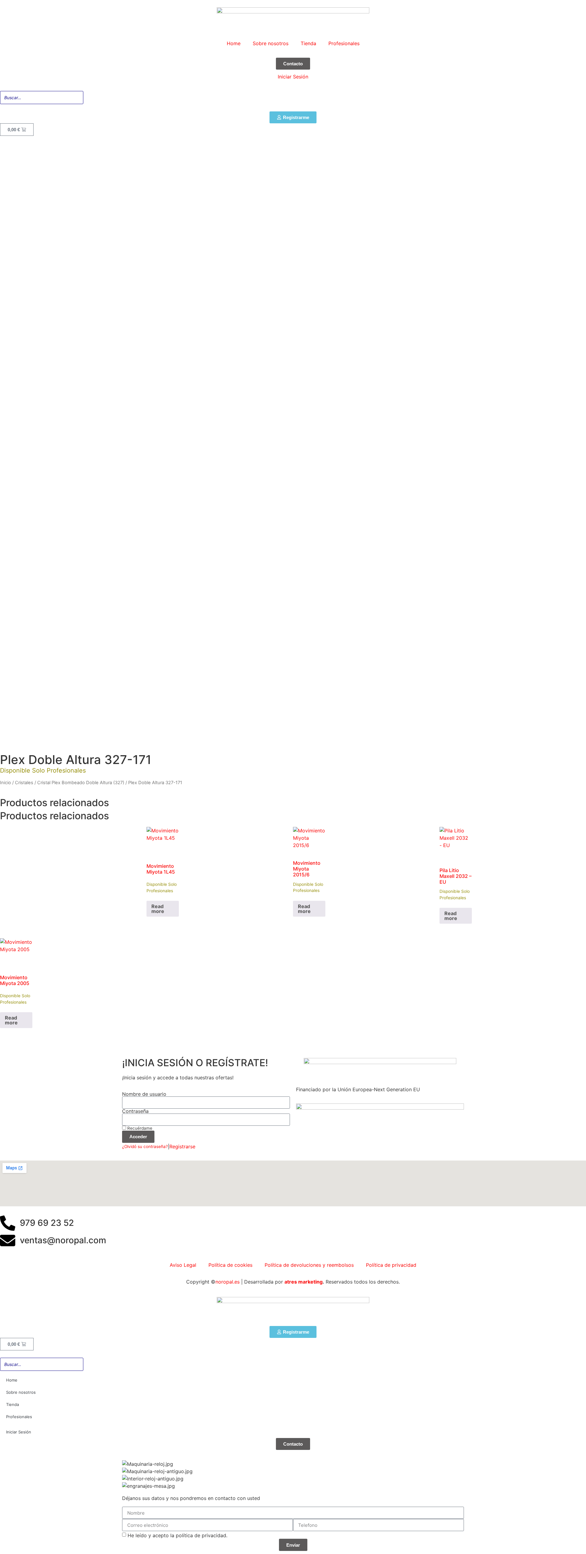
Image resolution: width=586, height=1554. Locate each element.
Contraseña (135, 1111)
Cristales (24, 782)
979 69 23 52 (47, 1223)
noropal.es (227, 1282)
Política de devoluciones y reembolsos (309, 1265)
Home (234, 43)
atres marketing (303, 1282)
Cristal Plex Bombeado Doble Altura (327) (80, 782)
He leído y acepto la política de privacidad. (177, 1535)
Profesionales (344, 43)
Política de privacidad (391, 1265)
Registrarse (182, 1146)
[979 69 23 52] (7, 1224)
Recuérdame (139, 1128)
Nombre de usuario (144, 1094)
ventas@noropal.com (63, 1240)
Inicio (5, 782)
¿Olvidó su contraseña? (145, 1146)
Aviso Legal (183, 1265)
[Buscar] (579, 97)
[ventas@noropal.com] (7, 1242)
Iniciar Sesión (293, 77)
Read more (157, 908)
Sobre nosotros (270, 43)
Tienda (308, 43)
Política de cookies (230, 1265)
